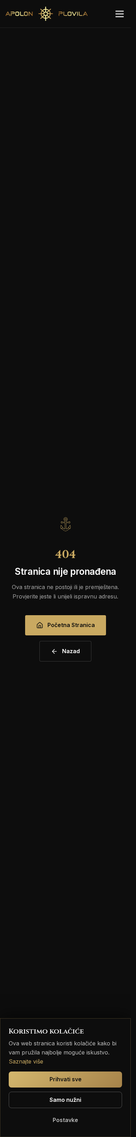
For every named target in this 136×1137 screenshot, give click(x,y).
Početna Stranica (71, 624)
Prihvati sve (66, 1079)
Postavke (65, 1119)
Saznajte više (26, 1061)
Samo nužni (65, 1099)
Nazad (71, 651)
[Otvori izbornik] (119, 14)
